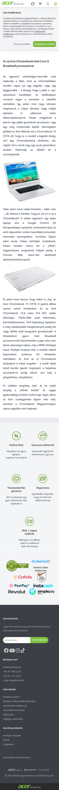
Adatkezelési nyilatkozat (15, 705)
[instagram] (18, 651)
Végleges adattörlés (13, 718)
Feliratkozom (39, 640)
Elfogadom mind (44, 44)
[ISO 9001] (40, 578)
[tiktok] (23, 651)
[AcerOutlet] (15, 770)
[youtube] (12, 651)
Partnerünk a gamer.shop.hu (17, 757)
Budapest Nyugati (12, 735)
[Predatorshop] (30, 770)
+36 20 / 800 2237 (12, 671)
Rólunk (6, 739)
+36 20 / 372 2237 (12, 675)
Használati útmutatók (14, 710)
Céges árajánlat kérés (13, 680)
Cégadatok (8, 744)
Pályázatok (8, 714)
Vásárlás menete (11, 696)
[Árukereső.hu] (41, 562)
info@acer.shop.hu (12, 667)
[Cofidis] (22, 578)
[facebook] (6, 651)
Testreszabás (21, 44)
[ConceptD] (43, 770)
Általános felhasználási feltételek (19, 701)
